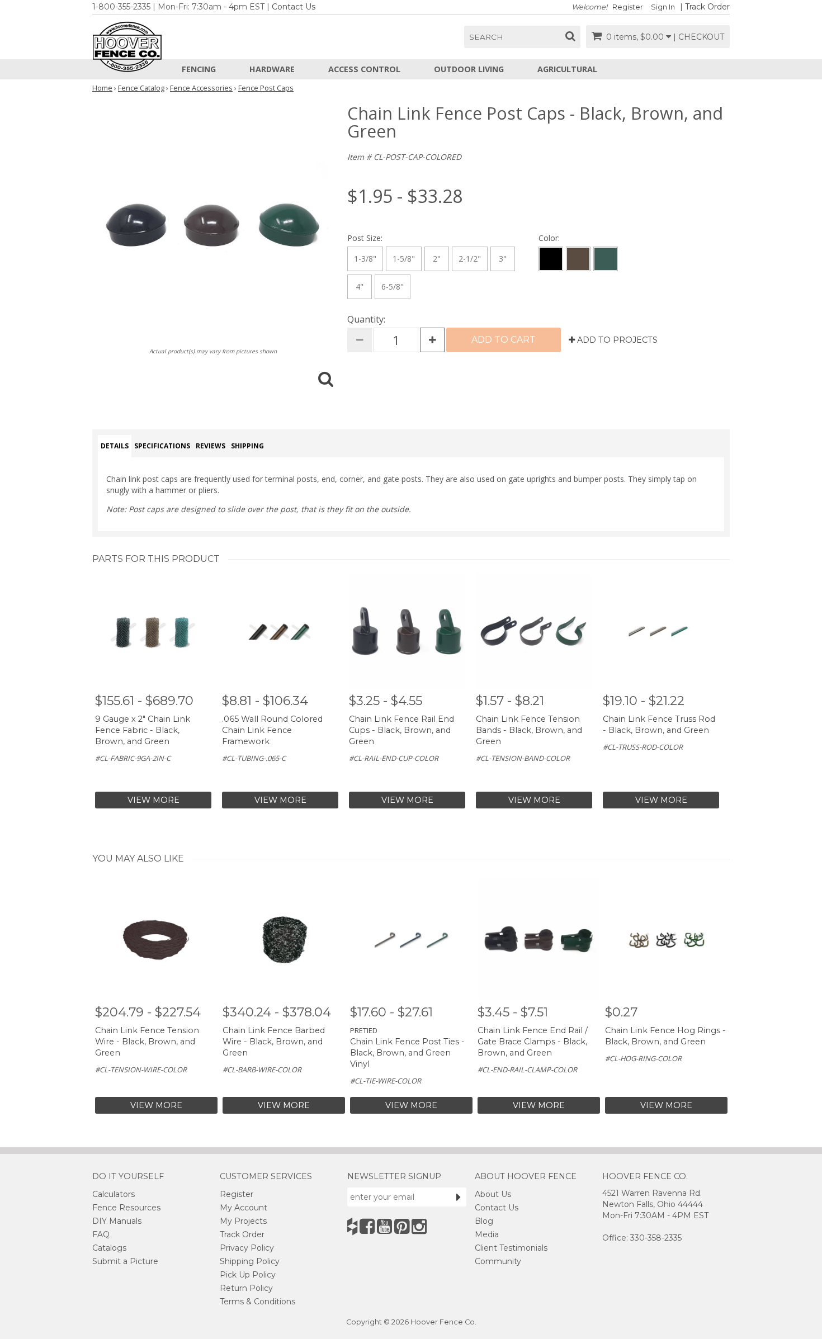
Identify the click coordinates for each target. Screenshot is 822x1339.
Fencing (199, 69)
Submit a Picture (125, 1261)
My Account (243, 1208)
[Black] (550, 259)
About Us (493, 1194)
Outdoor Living (469, 69)
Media (487, 1234)
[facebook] (367, 1226)
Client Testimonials (511, 1248)
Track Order (707, 7)
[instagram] (419, 1226)
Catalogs (109, 1248)
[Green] (605, 259)
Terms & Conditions (257, 1302)
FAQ (101, 1234)
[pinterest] (401, 1226)
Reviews (210, 446)
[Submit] (458, 1196)
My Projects (243, 1221)
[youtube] (384, 1226)
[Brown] (578, 259)
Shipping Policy (250, 1261)
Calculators (113, 1194)
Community (498, 1261)
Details (115, 446)
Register (627, 7)
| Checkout (698, 37)
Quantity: (366, 319)
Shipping (247, 446)
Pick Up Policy (248, 1275)
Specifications (162, 446)
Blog (484, 1221)
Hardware (272, 69)
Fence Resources (126, 1208)
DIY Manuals (116, 1221)
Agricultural (567, 69)
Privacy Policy (247, 1248)
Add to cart (503, 339)
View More (153, 800)
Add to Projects (616, 340)
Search (486, 36)
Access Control (364, 69)
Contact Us (293, 7)
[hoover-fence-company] (352, 1226)
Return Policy (246, 1288)
